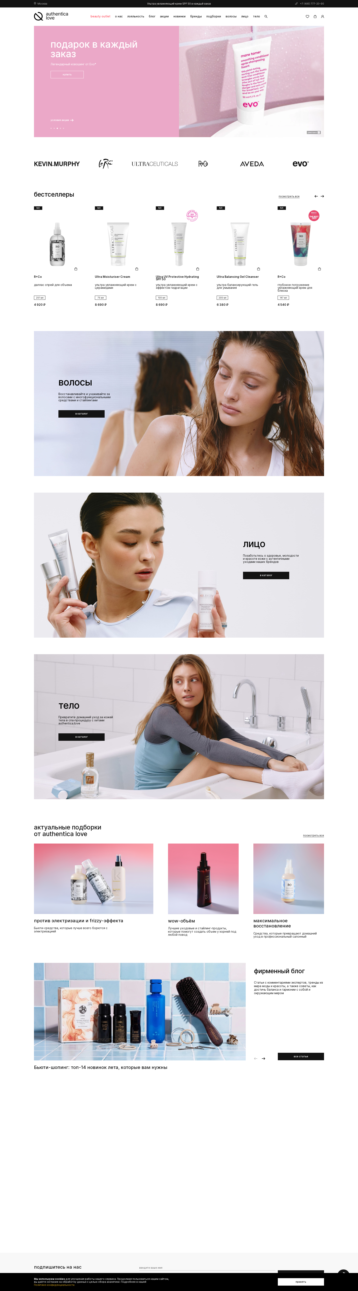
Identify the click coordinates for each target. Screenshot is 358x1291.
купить (67, 84)
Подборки (213, 16)
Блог (152, 16)
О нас (119, 16)
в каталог (81, 413)
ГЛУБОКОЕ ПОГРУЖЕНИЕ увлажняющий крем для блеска (234, 287)
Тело (256, 16)
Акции (164, 16)
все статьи (301, 1056)
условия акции (60, 120)
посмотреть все (289, 196)
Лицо (244, 16)
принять (301, 1281)
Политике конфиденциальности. (54, 1285)
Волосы (231, 16)
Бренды (196, 16)
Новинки (179, 16)
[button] (51, 128)
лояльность (135, 16)
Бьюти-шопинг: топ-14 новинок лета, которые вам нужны (100, 1067)
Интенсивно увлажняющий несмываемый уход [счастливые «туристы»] (297, 287)
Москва (42, 3)
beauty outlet (100, 16)
